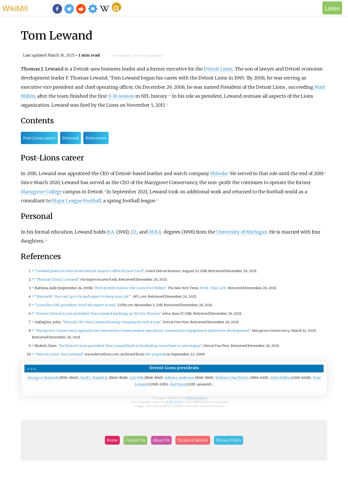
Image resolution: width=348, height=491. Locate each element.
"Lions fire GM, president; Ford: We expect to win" (75, 305)
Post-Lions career (39, 138)
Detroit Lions (218, 69)
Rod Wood (178, 384)
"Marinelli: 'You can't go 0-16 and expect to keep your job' (83, 296)
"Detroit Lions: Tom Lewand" (59, 354)
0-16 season (121, 96)
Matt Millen (280, 378)
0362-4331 (218, 288)
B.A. (111, 232)
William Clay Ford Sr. (232, 378)
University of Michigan (241, 232)
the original (155, 354)
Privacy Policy (228, 440)
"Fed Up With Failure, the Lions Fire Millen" (130, 288)
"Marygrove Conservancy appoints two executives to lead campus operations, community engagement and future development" (142, 330)
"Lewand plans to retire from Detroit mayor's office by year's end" (89, 271)
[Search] (116, 7)
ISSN (204, 288)
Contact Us (135, 440)
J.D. (134, 232)
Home (112, 440)
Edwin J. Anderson (179, 378)
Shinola (218, 173)
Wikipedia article (196, 398)
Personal (70, 138)
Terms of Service (192, 440)
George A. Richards (42, 378)
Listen (332, 8)
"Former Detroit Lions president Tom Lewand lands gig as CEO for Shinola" (98, 313)
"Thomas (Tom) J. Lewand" (57, 279)
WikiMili (15, 7)
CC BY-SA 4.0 (173, 402)
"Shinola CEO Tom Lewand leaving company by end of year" (111, 322)
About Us (161, 440)
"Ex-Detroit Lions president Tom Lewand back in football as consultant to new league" (130, 346)
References (96, 138)
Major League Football (76, 200)
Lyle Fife (137, 378)
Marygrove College (41, 192)
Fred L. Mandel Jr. (94, 378)
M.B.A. (155, 232)
